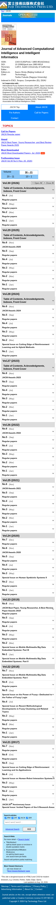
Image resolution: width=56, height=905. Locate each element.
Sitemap (5, 886)
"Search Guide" (24, 839)
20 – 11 (10, 176)
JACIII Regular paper (10, 134)
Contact (14, 118)
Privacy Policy (39, 886)
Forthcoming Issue (10, 158)
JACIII (22, 818)
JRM (8, 818)
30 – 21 (29, 172)
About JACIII (41, 107)
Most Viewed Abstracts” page (18, 871)
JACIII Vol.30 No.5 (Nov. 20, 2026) (16, 161)
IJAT (15, 818)
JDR (30, 818)
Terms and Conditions (21, 886)
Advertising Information (11, 889)
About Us (29, 889)
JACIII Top (15, 107)
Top (2, 11)
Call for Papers (41, 112)
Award (4, 139)
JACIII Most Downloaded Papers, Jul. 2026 (20, 153)
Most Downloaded (10, 150)
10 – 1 (29, 176)
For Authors (14, 112)
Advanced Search (12, 829)
